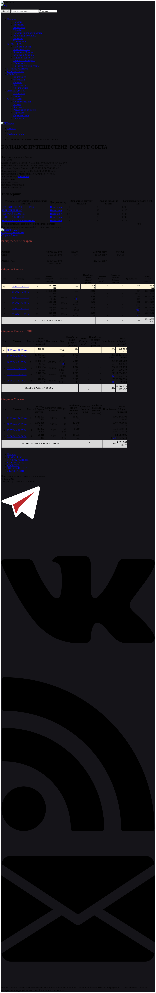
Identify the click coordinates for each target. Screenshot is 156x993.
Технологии (19, 41)
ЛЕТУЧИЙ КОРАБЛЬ (13, 213)
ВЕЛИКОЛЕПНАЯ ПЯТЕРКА (18, 207)
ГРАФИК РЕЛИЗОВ (18, 68)
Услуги (17, 104)
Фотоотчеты (19, 85)
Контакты (18, 107)
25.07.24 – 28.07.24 (20, 303)
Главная (11, 128)
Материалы (19, 93)
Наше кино (23, 176)
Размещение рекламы (24, 110)
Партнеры (18, 112)
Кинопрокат (19, 77)
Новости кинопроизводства (27, 33)
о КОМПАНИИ (15, 471)
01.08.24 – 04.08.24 (20, 309)
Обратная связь (21, 115)
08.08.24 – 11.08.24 (20, 314)
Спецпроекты (20, 88)
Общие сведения (22, 101)
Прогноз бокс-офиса (24, 60)
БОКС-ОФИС (14, 44)
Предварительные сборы (26, 66)
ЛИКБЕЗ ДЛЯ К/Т (17, 90)
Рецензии (18, 38)
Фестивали (19, 79)
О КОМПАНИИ (16, 99)
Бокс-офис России (22, 46)
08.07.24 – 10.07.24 (20, 287)
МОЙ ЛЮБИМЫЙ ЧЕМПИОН (18, 220)
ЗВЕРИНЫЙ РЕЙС (12, 210)
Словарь (17, 96)
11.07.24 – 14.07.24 (20, 292)
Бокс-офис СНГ (21, 49)
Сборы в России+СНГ (12, 232)
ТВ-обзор (18, 30)
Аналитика (19, 27)
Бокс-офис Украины (23, 55)
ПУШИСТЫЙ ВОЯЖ (13, 217)
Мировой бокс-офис (23, 57)
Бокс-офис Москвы (23, 52)
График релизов (15, 134)
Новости (11, 19)
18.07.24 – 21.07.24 (20, 298)
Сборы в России (9, 235)
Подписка (18, 118)
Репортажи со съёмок (24, 35)
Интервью (18, 24)
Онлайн (17, 82)
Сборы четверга (21, 63)
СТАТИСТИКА (15, 71)
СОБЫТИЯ (13, 74)
